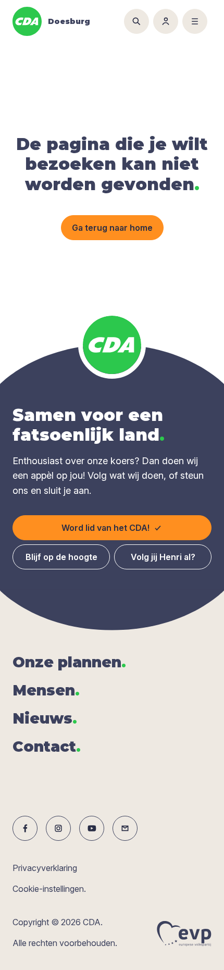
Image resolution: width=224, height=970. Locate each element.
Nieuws (45, 718)
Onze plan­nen (69, 662)
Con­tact (47, 746)
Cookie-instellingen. (49, 889)
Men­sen (46, 690)
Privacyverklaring (45, 868)
